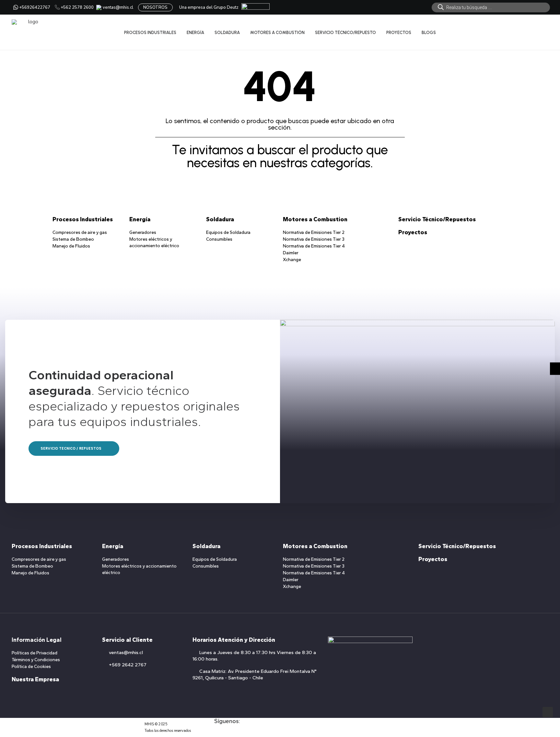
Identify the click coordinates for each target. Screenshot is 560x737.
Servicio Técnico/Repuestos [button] (437, 219)
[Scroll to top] (547, 711)
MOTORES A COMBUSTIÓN (277, 32)
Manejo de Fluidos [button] (71, 246)
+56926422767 (34, 7)
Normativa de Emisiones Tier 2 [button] (313, 232)
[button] (217, 734)
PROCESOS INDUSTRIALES (150, 32)
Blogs (429, 32)
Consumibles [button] (219, 239)
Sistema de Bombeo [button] (73, 239)
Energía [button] (139, 219)
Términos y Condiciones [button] (36, 659)
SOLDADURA (227, 32)
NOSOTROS (155, 7)
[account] (535, 32)
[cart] (544, 32)
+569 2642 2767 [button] (127, 665)
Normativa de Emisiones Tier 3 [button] (313, 239)
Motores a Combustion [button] (315, 219)
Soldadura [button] (220, 219)
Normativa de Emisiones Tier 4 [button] (314, 246)
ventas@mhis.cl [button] (126, 652)
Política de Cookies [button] (31, 666)
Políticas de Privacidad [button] (34, 653)
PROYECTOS (398, 32)
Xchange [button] (292, 259)
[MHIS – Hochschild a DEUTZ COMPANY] (31, 32)
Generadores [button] (142, 232)
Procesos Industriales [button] (82, 219)
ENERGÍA (195, 32)
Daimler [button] (290, 253)
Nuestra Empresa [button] (35, 679)
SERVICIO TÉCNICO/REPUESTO (345, 32)
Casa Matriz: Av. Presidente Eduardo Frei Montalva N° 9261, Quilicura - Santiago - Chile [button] (254, 674)
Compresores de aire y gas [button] (79, 232)
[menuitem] (490, 7)
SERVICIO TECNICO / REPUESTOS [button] (71, 448)
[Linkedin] (555, 368)
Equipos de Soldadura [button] (228, 232)
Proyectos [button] (412, 232)
